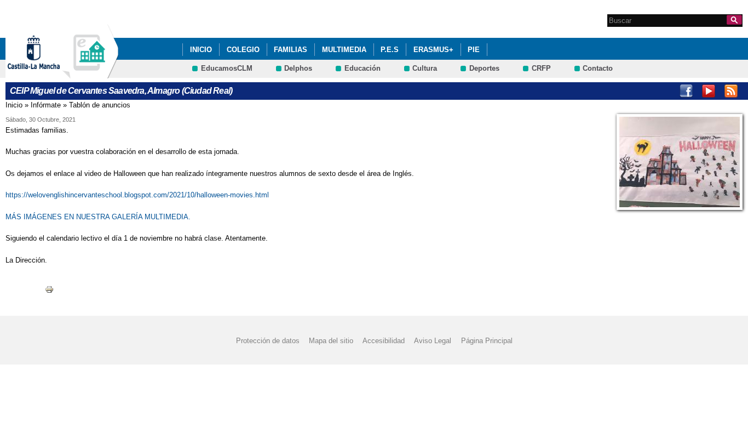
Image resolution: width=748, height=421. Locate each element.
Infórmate (46, 105)
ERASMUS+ (433, 49)
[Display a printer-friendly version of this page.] (49, 289)
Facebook (686, 91)
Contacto (598, 68)
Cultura (424, 68)
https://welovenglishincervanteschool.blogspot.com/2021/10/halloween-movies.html (138, 195)
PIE (474, 49)
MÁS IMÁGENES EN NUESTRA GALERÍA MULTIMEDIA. (98, 217)
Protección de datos (268, 341)
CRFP (541, 68)
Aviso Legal (432, 341)
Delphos (298, 68)
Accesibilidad (384, 341)
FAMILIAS (290, 49)
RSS (731, 91)
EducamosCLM (226, 68)
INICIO (201, 49)
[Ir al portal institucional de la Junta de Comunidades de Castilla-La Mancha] (47, 73)
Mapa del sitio (331, 341)
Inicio (13, 105)
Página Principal (487, 341)
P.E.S (390, 49)
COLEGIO (243, 49)
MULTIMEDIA (344, 49)
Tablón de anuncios (99, 105)
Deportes (484, 68)
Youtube (708, 91)
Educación (362, 68)
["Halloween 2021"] (680, 162)
